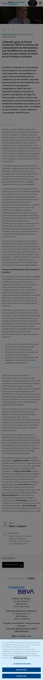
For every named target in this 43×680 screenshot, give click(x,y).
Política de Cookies (20, 658)
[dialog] (21, 659)
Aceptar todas (21, 676)
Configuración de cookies (22, 663)
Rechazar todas (21, 670)
